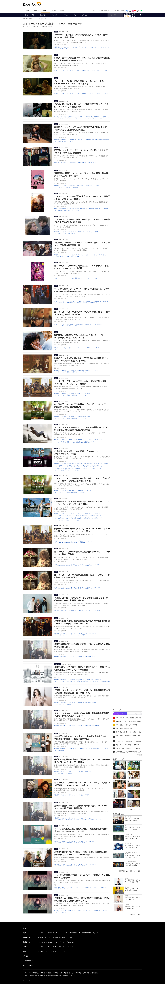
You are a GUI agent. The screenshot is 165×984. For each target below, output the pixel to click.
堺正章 (89, 139)
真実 (100, 610)
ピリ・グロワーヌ (94, 887)
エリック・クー (100, 208)
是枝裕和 (57, 610)
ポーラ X (107, 118)
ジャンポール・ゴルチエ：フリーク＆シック (80, 302)
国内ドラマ (43, 15)
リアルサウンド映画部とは (31, 973)
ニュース (68, 933)
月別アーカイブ (28, 960)
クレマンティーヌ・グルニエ (93, 819)
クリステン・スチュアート (62, 439)
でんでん (80, 208)
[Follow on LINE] (141, 10)
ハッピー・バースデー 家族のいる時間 (65, 372)
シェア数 (134, 714)
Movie (45, 11)
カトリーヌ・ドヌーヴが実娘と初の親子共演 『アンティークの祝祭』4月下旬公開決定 (82, 576)
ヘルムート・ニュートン (73, 470)
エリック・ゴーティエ (76, 635)
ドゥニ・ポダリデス (72, 255)
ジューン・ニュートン (95, 468)
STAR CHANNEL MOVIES (83, 443)
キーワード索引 (28, 965)
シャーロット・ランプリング (74, 463)
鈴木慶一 (107, 208)
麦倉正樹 (78, 679)
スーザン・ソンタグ (60, 470)
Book (62, 11)
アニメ (66, 15)
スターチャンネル (83, 441)
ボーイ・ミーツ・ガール (61, 118)
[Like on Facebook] (127, 10)
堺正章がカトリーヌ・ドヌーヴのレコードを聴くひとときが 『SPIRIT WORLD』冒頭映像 (82, 151)
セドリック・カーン (81, 372)
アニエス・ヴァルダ (72, 185)
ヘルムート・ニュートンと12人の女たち (90, 465)
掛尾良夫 (107, 139)
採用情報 (95, 973)
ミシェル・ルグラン (94, 185)
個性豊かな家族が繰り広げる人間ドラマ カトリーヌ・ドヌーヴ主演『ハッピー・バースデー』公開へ (82, 530)
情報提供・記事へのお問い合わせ (63, 973)
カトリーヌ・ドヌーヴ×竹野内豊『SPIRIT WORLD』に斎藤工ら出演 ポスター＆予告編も (82, 197)
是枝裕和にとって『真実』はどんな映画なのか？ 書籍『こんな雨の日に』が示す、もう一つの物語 (82, 668)
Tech (54, 11)
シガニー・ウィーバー (102, 463)
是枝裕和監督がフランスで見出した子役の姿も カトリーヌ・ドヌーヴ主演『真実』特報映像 (82, 807)
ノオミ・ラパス (74, 439)
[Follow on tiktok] (138, 10)
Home (28, 11)
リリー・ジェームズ (73, 441)
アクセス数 (120, 714)
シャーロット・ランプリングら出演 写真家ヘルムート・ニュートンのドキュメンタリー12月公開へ (82, 502)
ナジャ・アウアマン (72, 468)
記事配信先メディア (69, 975)
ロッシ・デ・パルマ (92, 301)
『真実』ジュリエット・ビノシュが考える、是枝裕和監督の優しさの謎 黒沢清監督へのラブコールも (82, 691)
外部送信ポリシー (55, 975)
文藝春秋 (83, 681)
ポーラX (94, 47)
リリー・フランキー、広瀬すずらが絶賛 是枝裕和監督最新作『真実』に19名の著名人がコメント (82, 714)
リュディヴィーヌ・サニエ (62, 635)
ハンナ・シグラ (98, 467)
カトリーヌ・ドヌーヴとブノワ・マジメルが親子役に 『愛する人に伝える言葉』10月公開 (82, 313)
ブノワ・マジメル (97, 324)
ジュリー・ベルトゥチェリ (95, 564)
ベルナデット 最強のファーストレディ (89, 255)
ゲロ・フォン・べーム (61, 467)
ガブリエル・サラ (72, 326)
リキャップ (56, 937)
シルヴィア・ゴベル (60, 468)
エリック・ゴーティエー (93, 681)
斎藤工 (56, 208)
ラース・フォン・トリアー (89, 347)
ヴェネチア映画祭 (105, 681)
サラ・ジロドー (75, 256)
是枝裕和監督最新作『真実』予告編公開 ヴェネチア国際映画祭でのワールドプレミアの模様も (82, 760)
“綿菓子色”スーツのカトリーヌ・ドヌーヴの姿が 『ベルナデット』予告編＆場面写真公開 (82, 243)
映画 (33, 15)
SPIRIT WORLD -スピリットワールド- (65, 141)
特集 (26, 15)
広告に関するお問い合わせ (83, 973)
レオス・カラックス (86, 47)
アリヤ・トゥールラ (83, 468)
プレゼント (85, 15)
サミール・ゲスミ (72, 564)
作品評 (50, 933)
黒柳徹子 (57, 139)
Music (36, 11)
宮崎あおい (63, 610)
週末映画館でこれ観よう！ (90, 933)
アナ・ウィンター (59, 465)
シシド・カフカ (83, 139)
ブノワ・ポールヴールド (61, 889)
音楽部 (128, 14)
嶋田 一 (60, 887)
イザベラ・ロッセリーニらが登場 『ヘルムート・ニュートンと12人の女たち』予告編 (82, 452)
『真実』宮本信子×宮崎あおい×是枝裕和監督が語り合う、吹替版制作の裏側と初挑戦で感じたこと (81, 599)
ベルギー (57, 912)
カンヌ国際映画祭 (70, 679)
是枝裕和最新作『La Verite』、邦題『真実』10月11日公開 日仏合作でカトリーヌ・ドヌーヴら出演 (81, 853)
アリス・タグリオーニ (86, 565)
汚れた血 (92, 116)
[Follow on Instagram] (133, 10)
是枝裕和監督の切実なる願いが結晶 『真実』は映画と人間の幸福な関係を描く (82, 645)
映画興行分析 (76, 933)
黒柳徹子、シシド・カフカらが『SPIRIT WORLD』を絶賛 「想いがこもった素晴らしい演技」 (81, 128)
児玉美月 (89, 656)
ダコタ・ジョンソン (84, 439)
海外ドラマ (55, 15)
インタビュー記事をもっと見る (131, 914)
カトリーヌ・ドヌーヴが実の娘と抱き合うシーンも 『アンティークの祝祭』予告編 (82, 553)
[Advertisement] (95, 4)
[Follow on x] (130, 10)
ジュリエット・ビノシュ (61, 116)
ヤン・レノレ (96, 302)
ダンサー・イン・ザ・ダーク (62, 349)
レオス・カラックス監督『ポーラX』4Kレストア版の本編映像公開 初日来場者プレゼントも (82, 59)
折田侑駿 (82, 370)
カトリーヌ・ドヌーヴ (74, 47)
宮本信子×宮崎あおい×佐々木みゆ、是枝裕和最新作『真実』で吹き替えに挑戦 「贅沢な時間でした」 (81, 737)
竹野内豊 (63, 139)
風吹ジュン (86, 208)
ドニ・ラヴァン (85, 116)
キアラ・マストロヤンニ (73, 565)
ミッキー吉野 (100, 139)
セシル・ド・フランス (61, 326)
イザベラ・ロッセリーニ (89, 463)
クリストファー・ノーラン (62, 347)
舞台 (75, 15)
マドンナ (83, 301)
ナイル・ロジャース (103, 301)
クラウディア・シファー (86, 467)
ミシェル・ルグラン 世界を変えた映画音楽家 (66, 187)
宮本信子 (95, 610)
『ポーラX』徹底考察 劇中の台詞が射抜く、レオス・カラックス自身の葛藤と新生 (81, 36)
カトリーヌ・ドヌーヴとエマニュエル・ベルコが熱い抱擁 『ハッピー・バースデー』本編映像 (81, 382)
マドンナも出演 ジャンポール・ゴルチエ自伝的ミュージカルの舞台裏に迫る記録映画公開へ (82, 290)
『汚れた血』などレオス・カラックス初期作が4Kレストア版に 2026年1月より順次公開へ (81, 105)
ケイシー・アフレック (61, 441)
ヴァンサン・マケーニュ (92, 370)
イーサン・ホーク (91, 633)
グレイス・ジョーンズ (73, 467)
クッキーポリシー (43, 975)
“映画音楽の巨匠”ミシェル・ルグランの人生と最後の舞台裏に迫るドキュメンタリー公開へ (82, 174)
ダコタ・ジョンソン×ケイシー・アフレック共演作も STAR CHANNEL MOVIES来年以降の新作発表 (81, 428)
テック (136, 14)
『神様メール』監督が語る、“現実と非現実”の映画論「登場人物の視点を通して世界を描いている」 (82, 899)
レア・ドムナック (104, 255)
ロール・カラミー (82, 564)
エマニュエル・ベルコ (73, 324)
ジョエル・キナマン (94, 441)
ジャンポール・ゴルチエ (61, 302)
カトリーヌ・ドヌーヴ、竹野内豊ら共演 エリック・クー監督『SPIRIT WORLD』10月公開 (82, 220)
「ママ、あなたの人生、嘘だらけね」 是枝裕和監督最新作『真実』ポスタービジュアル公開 (81, 830)
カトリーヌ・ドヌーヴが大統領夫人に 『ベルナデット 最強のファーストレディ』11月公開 (81, 267)
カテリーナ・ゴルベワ (61, 48)
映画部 (127, 16)
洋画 (56, 887)
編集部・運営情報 (46, 973)
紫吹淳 (94, 139)
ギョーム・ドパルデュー (103, 47)
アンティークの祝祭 (60, 565)
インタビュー (42, 933)
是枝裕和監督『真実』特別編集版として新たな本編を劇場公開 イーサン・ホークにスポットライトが (83, 622)
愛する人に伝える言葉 (85, 324)
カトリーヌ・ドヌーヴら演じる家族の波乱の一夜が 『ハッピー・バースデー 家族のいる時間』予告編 (82, 479)
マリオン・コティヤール (73, 301)
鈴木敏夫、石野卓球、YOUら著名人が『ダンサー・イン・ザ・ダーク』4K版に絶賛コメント (80, 336)
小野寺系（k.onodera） (61, 47)
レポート (61, 933)
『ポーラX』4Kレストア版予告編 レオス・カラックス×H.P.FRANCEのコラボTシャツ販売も (79, 82)
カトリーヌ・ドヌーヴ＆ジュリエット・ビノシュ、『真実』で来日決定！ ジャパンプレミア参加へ (82, 783)
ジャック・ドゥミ (83, 185)
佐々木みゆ (58, 750)
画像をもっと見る (135, 810)
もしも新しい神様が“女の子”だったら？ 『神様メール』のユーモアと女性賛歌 (82, 876)
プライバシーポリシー (30, 975)
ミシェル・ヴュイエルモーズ (62, 256)
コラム (55, 933)
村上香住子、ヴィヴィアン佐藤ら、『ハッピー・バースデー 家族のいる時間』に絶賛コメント (81, 405)
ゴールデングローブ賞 (60, 910)
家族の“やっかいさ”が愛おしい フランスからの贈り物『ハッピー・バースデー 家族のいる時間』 (82, 359)
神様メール (103, 887)
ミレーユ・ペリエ (73, 118)
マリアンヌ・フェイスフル (72, 465)
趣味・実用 (57, 664)
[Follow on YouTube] (135, 10)
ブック (136, 16)
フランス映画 (85, 679)
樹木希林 (63, 679)
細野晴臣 (92, 208)
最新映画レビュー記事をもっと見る (129, 871)
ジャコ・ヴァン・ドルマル (82, 887)
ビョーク (99, 347)
